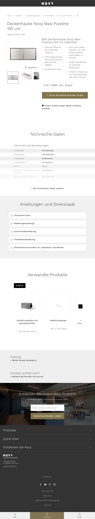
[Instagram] (54, 485)
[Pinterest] (50, 485)
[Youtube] (45, 485)
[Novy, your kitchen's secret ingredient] (10, 456)
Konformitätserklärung (25, 231)
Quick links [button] (11, 438)
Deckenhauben (49, 16)
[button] (15, 515)
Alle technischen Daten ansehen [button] (48, 188)
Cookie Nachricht (47, 491)
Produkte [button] (9, 430)
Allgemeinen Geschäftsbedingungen (47, 500)
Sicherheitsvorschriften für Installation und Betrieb (39, 247)
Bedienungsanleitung (24, 223)
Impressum (47, 505)
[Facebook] (40, 485)
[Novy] (47, 3)
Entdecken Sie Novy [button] (17, 447)
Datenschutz (47, 496)
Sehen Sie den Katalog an (24, 360)
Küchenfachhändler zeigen (47, 416)
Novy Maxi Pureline (65, 16)
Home (9, 16)
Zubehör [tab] (20, 285)
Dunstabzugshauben (33, 16)
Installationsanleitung (24, 239)
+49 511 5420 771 (9, 466)
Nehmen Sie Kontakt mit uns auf (27, 376)
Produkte (19, 16)
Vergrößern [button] (32, 68)
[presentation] (80, 306)
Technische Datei (22, 215)
